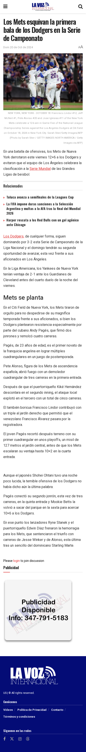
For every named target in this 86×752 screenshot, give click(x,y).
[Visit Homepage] (43, 6)
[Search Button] (80, 6)
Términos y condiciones (19, 717)
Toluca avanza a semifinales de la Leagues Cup (40, 197)
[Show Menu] (5, 6)
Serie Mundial (40, 169)
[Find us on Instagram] (20, 739)
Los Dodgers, (13, 236)
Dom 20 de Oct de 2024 (18, 47)
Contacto (57, 710)
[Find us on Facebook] (4, 739)
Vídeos (8, 710)
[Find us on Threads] (28, 739)
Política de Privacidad (32, 710)
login (16, 561)
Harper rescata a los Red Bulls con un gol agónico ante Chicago (42, 222)
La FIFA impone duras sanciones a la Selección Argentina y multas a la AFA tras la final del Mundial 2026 (43, 208)
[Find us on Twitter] (12, 739)
